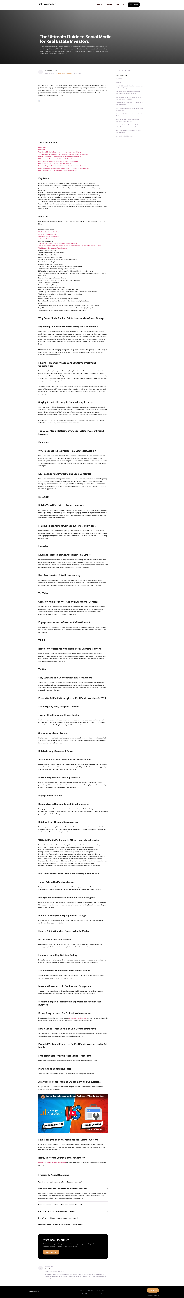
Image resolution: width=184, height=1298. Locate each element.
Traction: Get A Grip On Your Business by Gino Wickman (57, 243)
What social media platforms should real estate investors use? (62, 1189)
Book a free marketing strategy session (52, 1163)
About (99, 5)
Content (109, 5)
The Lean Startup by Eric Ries (48, 232)
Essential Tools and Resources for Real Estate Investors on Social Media (63, 168)
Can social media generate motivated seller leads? (57, 1211)
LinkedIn (94, 1294)
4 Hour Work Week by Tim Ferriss (49, 239)
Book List (41, 150)
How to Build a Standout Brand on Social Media (54, 163)
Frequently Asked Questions (124, 136)
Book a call (134, 5)
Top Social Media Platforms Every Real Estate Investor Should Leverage (63, 154)
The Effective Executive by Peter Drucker (52, 248)
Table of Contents (121, 75)
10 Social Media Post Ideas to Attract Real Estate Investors (59, 159)
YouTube (85, 1294)
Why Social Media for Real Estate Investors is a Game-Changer (60, 152)
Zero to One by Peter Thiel (47, 234)
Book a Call (51, 1252)
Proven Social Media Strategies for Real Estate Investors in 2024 (60, 157)
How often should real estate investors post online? (58, 1218)
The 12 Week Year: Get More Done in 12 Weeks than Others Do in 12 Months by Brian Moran (69, 246)
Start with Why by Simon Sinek (49, 237)
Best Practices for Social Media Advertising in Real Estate (58, 161)
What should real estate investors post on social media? (60, 1205)
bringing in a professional (77, 1018)
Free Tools (120, 5)
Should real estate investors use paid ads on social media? (60, 1225)
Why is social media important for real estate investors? (60, 1182)
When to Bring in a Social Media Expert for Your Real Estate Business (62, 166)
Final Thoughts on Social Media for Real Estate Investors (58, 170)
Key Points (42, 147)
